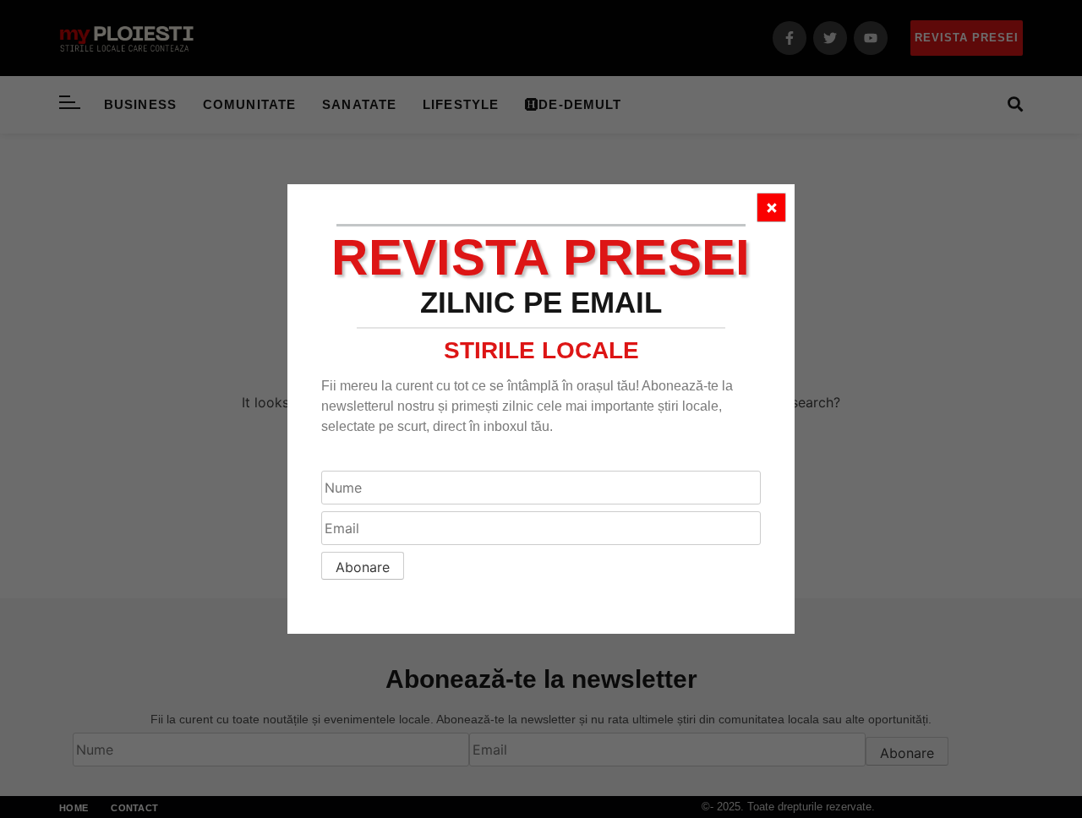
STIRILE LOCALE (541, 350)
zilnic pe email (541, 302)
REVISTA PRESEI (540, 257)
